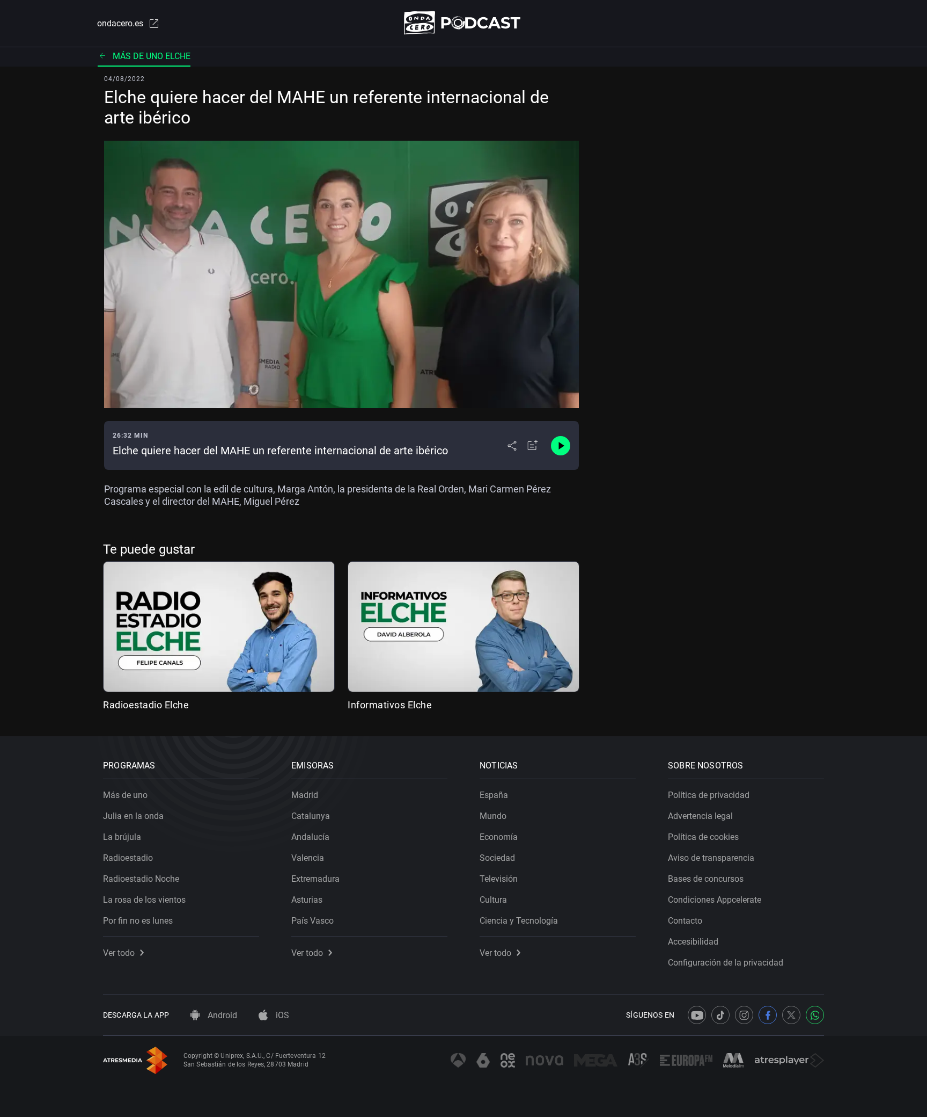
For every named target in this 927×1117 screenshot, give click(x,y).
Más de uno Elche (151, 56)
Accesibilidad (693, 942)
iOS (281, 1015)
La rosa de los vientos (144, 900)
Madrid (304, 795)
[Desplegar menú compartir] (512, 445)
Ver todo (119, 953)
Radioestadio (128, 858)
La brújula (122, 837)
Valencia (307, 858)
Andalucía (310, 837)
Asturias (306, 900)
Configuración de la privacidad (725, 963)
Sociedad (497, 858)
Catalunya (310, 816)
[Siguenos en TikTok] (720, 1015)
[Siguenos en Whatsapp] (815, 1015)
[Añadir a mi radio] (532, 445)
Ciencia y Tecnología (519, 921)
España (494, 795)
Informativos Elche (390, 704)
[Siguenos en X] (791, 1015)
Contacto (685, 921)
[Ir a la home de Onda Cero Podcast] (463, 22)
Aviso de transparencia (711, 858)
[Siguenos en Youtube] (697, 1015)
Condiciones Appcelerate (714, 900)
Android (221, 1015)
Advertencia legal (700, 816)
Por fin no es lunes (138, 921)
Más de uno (125, 795)
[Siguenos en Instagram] (744, 1015)
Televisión (499, 879)
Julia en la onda (133, 816)
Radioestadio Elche (146, 704)
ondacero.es (120, 23)
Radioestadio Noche (141, 879)
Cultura (493, 900)
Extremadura (315, 879)
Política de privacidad (708, 795)
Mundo (493, 816)
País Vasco (312, 921)
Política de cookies (703, 837)
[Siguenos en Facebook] (768, 1015)
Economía (499, 837)
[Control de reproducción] (560, 445)
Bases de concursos (706, 879)
